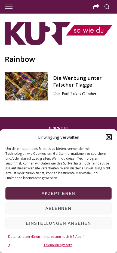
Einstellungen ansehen (58, 223)
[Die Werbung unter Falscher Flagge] (26, 86)
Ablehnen (58, 208)
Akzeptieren (59, 193)
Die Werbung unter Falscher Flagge (77, 81)
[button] (109, 137)
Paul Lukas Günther (79, 93)
